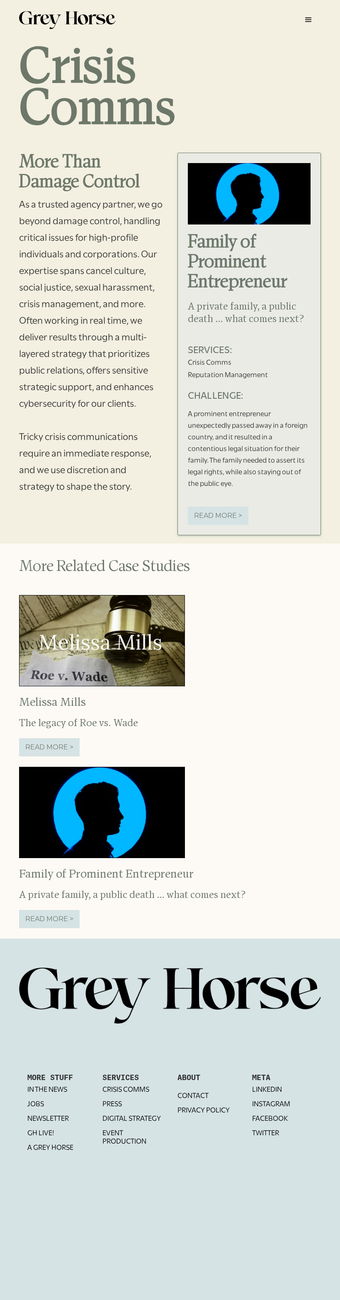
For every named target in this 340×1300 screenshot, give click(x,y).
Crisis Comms (125, 1090)
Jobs (35, 1104)
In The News (47, 1090)
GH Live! (40, 1133)
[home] (67, 18)
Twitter (265, 1133)
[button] (308, 19)
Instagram (271, 1104)
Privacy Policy (203, 1111)
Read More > (218, 516)
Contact (193, 1096)
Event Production (124, 1138)
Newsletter (48, 1119)
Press (112, 1104)
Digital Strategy (131, 1119)
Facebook (270, 1119)
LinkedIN (267, 1090)
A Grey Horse (50, 1148)
